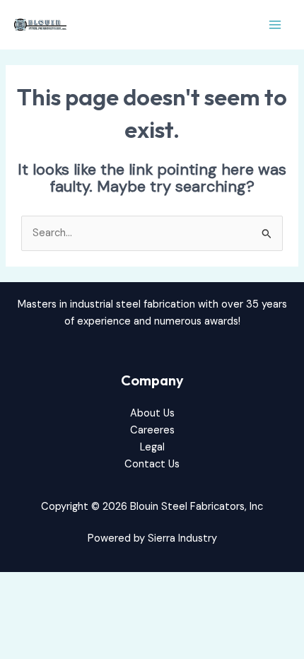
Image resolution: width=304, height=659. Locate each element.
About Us (152, 413)
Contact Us (152, 464)
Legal (152, 447)
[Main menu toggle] (275, 25)
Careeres (152, 430)
